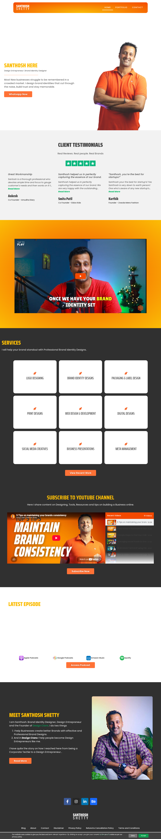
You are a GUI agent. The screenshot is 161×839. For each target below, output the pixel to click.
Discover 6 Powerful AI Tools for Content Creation (132, 561)
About (33, 828)
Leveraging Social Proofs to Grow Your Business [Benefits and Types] (132, 541)
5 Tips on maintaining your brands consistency (132, 522)
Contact (137, 7)
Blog (23, 828)
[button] (4, 189)
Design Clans (40, 725)
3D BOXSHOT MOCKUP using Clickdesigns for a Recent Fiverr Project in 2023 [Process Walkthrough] (132, 548)
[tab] (129, 522)
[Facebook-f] (67, 801)
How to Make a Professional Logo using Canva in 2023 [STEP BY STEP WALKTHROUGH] (132, 554)
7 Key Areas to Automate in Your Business (132, 528)
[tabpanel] (56, 538)
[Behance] (93, 801)
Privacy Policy (74, 828)
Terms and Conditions (129, 828)
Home (108, 7)
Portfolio (121, 7)
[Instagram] (76, 801)
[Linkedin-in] (84, 801)
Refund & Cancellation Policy (100, 828)
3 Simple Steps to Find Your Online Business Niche (132, 535)
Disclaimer (59, 828)
